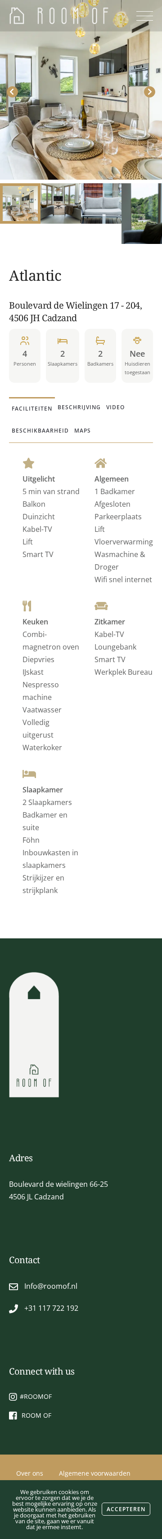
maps (82, 430)
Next (149, 91)
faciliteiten (32, 408)
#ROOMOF (36, 1396)
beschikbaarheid (40, 430)
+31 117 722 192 (51, 1308)
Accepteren (126, 1509)
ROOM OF (35, 1415)
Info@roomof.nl (50, 1286)
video (115, 407)
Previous (12, 91)
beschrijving (79, 407)
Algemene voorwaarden (94, 1473)
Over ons (29, 1473)
